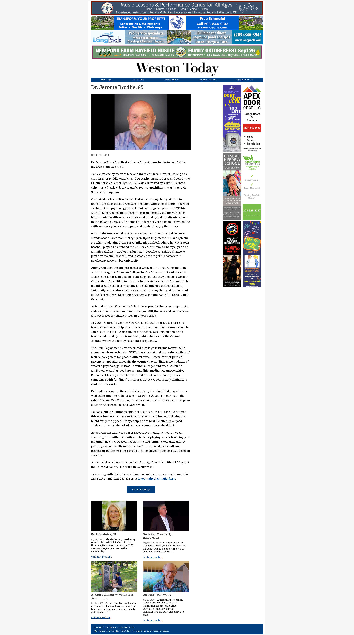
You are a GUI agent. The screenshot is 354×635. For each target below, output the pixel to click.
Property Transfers (207, 79)
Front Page (106, 79)
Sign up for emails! (244, 79)
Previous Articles (171, 79)
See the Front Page (140, 489)
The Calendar (138, 79)
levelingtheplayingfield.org (156, 478)
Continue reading (101, 556)
